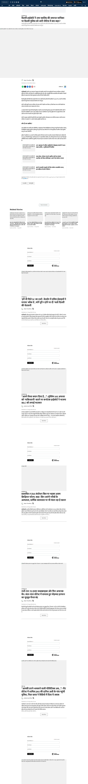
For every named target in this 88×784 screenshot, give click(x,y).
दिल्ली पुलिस (31, 183)
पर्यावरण (37, 5)
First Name (29, 256)
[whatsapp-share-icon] (23, 87)
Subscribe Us (58, 5)
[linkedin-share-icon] (30, 87)
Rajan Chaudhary (28, 80)
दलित (13, 5)
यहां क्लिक (25, 178)
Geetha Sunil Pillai (28, 406)
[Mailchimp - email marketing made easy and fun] (55, 266)
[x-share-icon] (25, 87)
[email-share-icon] (32, 87)
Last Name (29, 260)
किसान (32, 5)
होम (9, 5)
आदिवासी (18, 5)
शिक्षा (23, 5)
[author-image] (22, 80)
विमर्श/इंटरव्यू (50, 5)
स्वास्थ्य (27, 5)
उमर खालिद (25, 183)
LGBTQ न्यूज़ (43, 5)
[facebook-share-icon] (27, 87)
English (70, 5)
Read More (44, 323)
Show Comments (44, 205)
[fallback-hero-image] (18, 216)
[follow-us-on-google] (65, 86)
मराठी (75, 5)
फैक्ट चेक (65, 5)
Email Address (30, 252)
